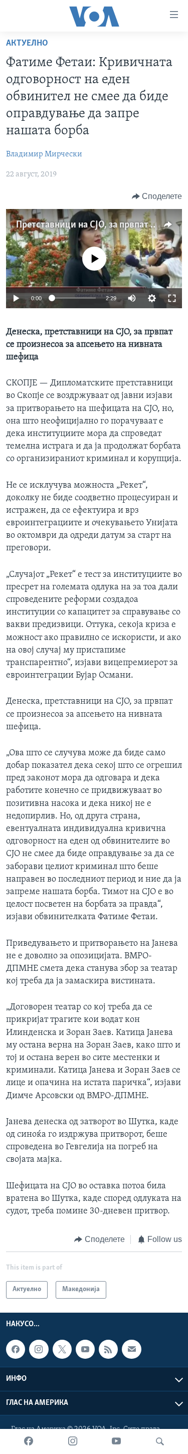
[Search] (160, 1441)
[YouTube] (116, 1441)
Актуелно (27, 43)
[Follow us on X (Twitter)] (62, 1349)
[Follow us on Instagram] (38, 1349)
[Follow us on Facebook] (15, 1349)
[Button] (157, 196)
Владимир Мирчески (44, 154)
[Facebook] (28, 1441)
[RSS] (108, 1349)
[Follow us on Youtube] (85, 1349)
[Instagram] (72, 1441)
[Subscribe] (131, 1349)
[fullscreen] (172, 298)
